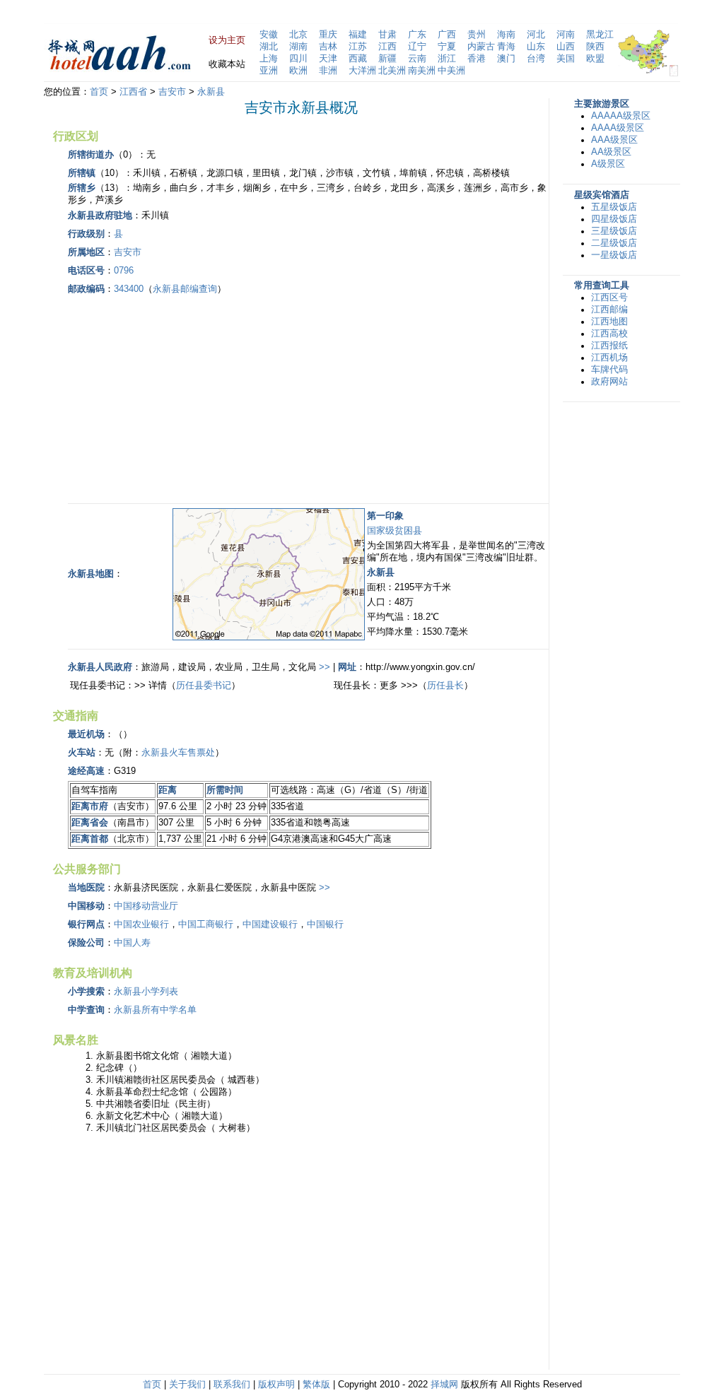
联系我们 (232, 1385)
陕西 (595, 47)
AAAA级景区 (617, 128)
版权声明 (276, 1385)
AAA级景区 (614, 140)
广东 (417, 35)
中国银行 (325, 924)
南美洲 (422, 71)
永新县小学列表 (146, 992)
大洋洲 (362, 71)
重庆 (328, 35)
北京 (298, 35)
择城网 (444, 1385)
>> (324, 667)
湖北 (268, 47)
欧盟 (595, 59)
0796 (124, 271)
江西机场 (609, 358)
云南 (417, 59)
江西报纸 (609, 346)
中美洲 (451, 71)
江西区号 (609, 297)
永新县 (211, 92)
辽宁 (417, 47)
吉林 (328, 47)
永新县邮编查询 (185, 289)
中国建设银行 (270, 924)
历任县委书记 (203, 686)
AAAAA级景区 (620, 116)
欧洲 (298, 71)
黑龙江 (600, 35)
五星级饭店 (614, 207)
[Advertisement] (186, 397)
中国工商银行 (205, 924)
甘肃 (387, 35)
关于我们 (187, 1385)
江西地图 (609, 322)
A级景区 (608, 164)
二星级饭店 (614, 243)
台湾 (536, 59)
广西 (447, 35)
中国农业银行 (141, 924)
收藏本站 (227, 64)
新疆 (387, 59)
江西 (387, 47)
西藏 (358, 59)
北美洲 (392, 71)
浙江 (447, 59)
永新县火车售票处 (178, 753)
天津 (328, 59)
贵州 (476, 35)
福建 (358, 35)
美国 (565, 59)
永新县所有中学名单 (155, 1010)
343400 (129, 289)
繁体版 (316, 1385)
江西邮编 (609, 310)
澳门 (506, 59)
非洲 (328, 71)
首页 (99, 92)
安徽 (268, 35)
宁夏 (447, 47)
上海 (268, 59)
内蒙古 (481, 47)
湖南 (298, 47)
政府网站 (609, 382)
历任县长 (445, 686)
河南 (565, 35)
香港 (476, 59)
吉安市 (172, 92)
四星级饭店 (614, 219)
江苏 (358, 47)
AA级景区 (611, 152)
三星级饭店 (614, 231)
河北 (536, 35)
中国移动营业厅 (146, 906)
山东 (536, 47)
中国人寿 (132, 943)
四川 (298, 59)
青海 (506, 47)
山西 (565, 47)
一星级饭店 (614, 255)
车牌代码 (609, 370)
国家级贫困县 (394, 531)
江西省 (133, 92)
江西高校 (609, 334)
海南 (506, 35)
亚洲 (268, 71)
